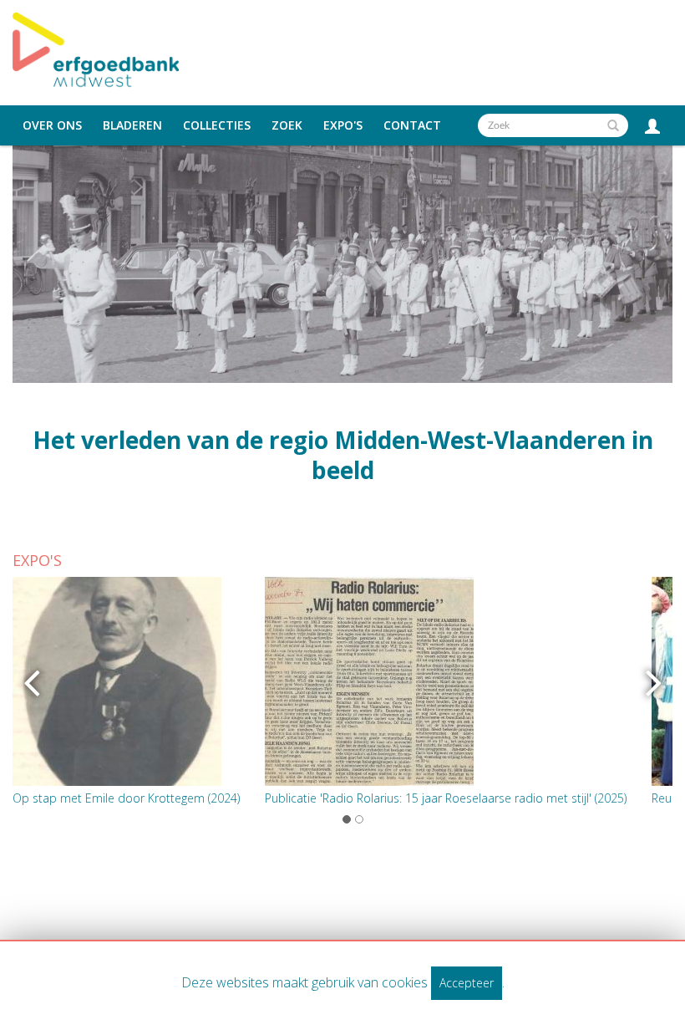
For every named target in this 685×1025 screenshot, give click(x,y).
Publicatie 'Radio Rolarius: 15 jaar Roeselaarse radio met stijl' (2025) (446, 798)
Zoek (286, 125)
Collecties (217, 125)
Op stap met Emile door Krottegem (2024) (126, 798)
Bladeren (132, 125)
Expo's (343, 125)
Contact (412, 125)
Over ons (52, 125)
